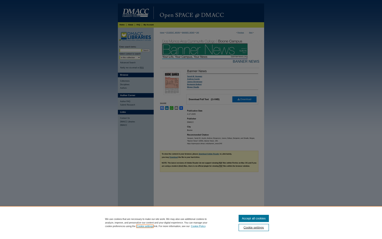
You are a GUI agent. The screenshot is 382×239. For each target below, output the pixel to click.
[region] (191, 222)
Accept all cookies (254, 218)
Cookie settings (145, 226)
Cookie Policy (198, 226)
